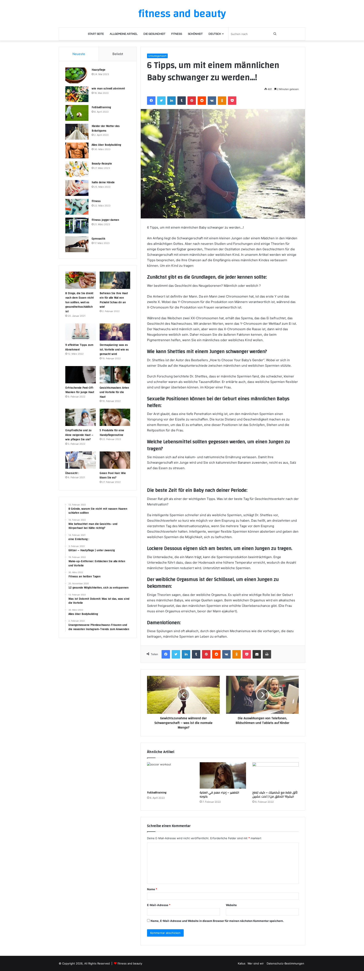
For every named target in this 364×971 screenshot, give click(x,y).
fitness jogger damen (105, 220)
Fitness (176, 33)
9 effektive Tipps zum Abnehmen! (79, 347)
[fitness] (76, 207)
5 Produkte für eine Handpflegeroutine (112, 433)
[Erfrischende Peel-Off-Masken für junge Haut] (80, 374)
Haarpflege (98, 70)
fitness (96, 201)
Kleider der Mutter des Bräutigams (106, 128)
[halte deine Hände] (76, 188)
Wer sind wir (256, 963)
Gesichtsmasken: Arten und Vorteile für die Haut (114, 392)
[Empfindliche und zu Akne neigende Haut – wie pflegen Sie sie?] (80, 417)
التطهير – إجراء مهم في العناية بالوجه (219, 794)
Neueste (78, 54)
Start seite (96, 33)
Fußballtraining (156, 792)
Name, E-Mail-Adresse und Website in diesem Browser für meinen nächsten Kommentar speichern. (217, 921)
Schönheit (195, 33)
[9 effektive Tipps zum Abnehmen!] (80, 332)
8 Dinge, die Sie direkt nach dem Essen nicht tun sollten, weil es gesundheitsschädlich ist (79, 302)
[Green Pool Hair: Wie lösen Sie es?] (115, 460)
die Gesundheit (154, 33)
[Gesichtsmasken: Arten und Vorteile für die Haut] (115, 374)
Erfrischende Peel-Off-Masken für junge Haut (79, 390)
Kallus (241, 963)
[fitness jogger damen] (76, 225)
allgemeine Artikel (124, 33)
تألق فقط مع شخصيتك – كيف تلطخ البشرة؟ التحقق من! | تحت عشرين (274, 794)
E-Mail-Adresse (158, 905)
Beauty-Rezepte (102, 163)
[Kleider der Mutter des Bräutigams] (76, 132)
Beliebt (117, 54)
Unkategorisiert (157, 55)
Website (231, 905)
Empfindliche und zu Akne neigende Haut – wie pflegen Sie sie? (79, 435)
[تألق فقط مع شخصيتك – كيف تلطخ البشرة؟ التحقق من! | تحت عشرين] (275, 775)
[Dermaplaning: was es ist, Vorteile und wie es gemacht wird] (115, 332)
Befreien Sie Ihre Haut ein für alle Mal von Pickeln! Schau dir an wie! (114, 300)
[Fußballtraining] (170, 775)
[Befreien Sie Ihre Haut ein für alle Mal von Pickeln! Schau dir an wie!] (115, 280)
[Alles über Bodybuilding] (76, 150)
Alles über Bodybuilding (106, 145)
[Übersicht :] (80, 460)
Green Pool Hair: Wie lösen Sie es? (113, 475)
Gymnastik (98, 238)
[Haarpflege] (76, 75)
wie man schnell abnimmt (108, 88)
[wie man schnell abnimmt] (76, 94)
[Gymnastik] (76, 244)
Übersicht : (72, 473)
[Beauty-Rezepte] (76, 169)
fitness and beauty (130, 963)
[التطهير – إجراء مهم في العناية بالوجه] (223, 775)
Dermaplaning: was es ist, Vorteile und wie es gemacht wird (114, 349)
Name (152, 889)
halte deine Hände (103, 182)
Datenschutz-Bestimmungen (285, 963)
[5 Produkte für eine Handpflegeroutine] (115, 417)
